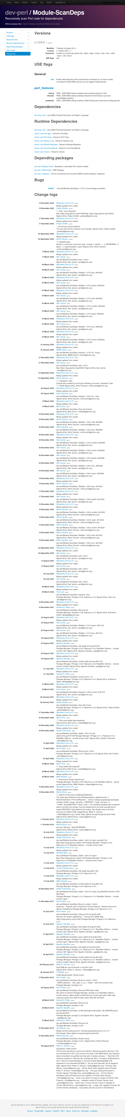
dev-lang (37, 115)
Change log (10, 53)
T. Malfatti (60, 972)
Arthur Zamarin (62, 239)
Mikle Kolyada (61, 776)
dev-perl (16, 12)
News (17, 2)
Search (49, 2)
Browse (25, 2)
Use (41, 2)
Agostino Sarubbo (63, 643)
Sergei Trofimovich (63, 730)
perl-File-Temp (46, 137)
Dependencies (12, 39)
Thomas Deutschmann (65, 868)
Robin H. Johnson (63, 964)
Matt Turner (60, 406)
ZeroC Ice (76, 1111)
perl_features (44, 88)
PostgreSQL (39, 1111)
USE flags (10, 36)
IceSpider (94, 1111)
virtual (36, 133)
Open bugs (10, 50)
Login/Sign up (60, 2)
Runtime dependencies (15, 43)
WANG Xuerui (61, 349)
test (52, 79)
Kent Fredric (61, 748)
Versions (9, 32)
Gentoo (30, 1111)
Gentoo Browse (111, 2)
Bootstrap (85, 1111)
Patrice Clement (62, 1035)
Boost (68, 1111)
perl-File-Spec (46, 133)
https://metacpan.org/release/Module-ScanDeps (41, 24)
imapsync (45, 173)
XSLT (63, 1111)
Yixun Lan (60, 592)
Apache (48, 1111)
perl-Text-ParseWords (49, 148)
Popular (34, 2)
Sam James (61, 257)
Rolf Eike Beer (61, 852)
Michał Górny (61, 792)
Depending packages (14, 46)
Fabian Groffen (62, 208)
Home (9, 2)
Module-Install (47, 166)
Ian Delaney (61, 1028)
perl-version (45, 152)
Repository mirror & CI (65, 203)
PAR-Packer (47, 170)
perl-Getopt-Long (47, 141)
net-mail (37, 173)
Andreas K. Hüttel (63, 607)
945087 (51, 188)
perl (44, 115)
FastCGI (56, 1111)
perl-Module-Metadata (49, 144)
